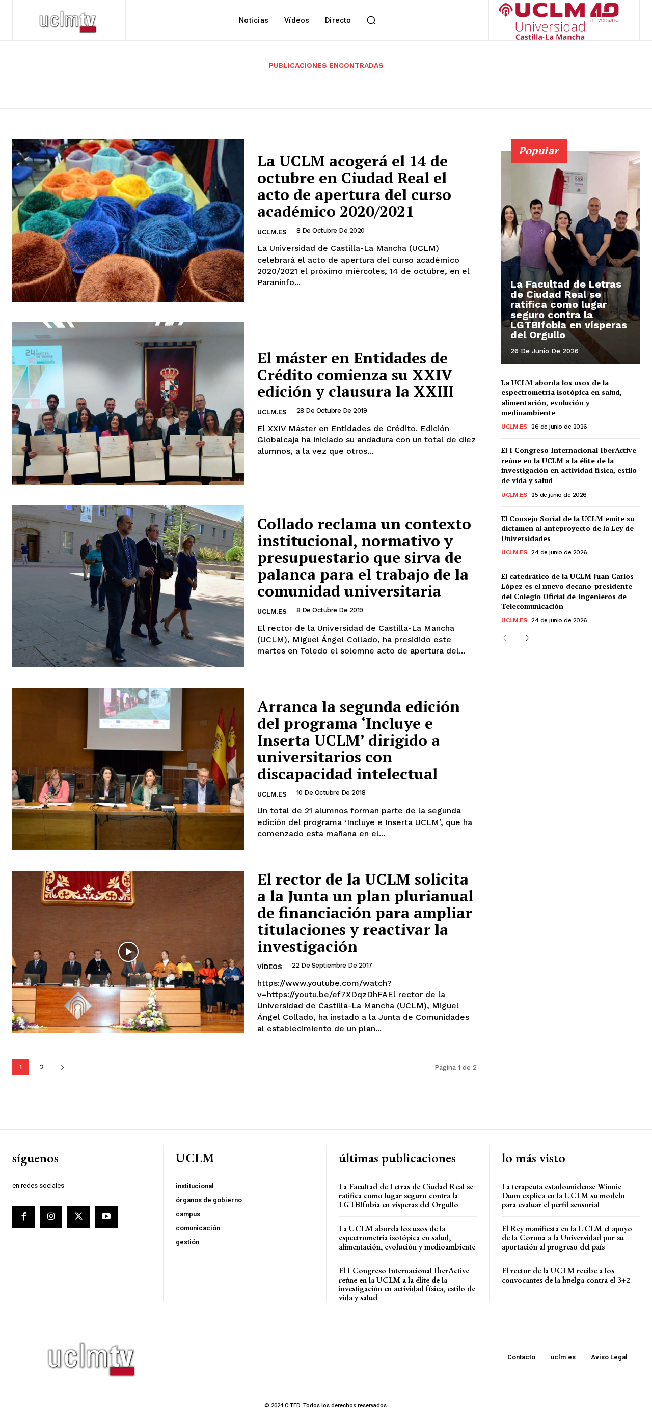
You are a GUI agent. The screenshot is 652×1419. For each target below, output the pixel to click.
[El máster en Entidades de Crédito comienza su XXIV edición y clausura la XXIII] (128, 403)
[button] (371, 20)
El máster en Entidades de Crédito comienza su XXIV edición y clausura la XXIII (355, 375)
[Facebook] (23, 1217)
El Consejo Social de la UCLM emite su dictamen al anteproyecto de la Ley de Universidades (567, 528)
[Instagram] (51, 1217)
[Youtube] (106, 1217)
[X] (78, 1217)
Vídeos (269, 967)
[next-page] (62, 1067)
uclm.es (272, 232)
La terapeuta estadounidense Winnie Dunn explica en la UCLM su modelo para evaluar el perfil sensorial (563, 1195)
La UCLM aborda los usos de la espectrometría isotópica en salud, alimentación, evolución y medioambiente (561, 397)
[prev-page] (507, 638)
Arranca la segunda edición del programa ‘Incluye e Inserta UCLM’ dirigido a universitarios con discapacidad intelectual (358, 740)
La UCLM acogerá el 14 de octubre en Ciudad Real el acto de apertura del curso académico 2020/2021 (354, 186)
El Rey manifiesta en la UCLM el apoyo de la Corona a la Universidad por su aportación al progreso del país (567, 1237)
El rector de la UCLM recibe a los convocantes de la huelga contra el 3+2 (566, 1275)
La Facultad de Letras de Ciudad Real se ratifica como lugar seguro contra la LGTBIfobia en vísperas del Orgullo (568, 309)
